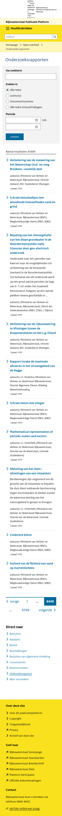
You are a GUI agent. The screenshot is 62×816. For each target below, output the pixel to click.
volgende (47, 610)
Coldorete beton (21, 535)
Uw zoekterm (14, 70)
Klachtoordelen (19, 668)
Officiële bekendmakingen (25, 780)
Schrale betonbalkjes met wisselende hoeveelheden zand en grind (32, 202)
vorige (14, 601)
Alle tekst (15, 90)
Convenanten (18, 662)
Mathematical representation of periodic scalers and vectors (31, 434)
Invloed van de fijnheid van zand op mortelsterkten (31, 566)
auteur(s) (15, 95)
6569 (25, 610)
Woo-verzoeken (19, 679)
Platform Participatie (22, 774)
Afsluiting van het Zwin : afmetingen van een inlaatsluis (30, 471)
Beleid (13, 645)
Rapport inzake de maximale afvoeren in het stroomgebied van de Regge (32, 366)
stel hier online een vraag (24, 808)
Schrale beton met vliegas (27, 403)
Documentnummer (21, 101)
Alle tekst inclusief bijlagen (26, 107)
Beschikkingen (18, 651)
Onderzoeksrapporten (21, 673)
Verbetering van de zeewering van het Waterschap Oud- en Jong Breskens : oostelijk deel (32, 164)
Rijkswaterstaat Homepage (26, 752)
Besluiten (15, 633)
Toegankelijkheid (20, 724)
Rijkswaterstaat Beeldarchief (27, 763)
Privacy (14, 730)
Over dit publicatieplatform (26, 713)
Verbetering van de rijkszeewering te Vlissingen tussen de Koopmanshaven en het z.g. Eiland (33, 328)
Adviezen (15, 639)
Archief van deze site (22, 735)
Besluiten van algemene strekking (30, 656)
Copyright (15, 718)
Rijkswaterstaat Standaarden (27, 758)
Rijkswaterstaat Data (22, 769)
